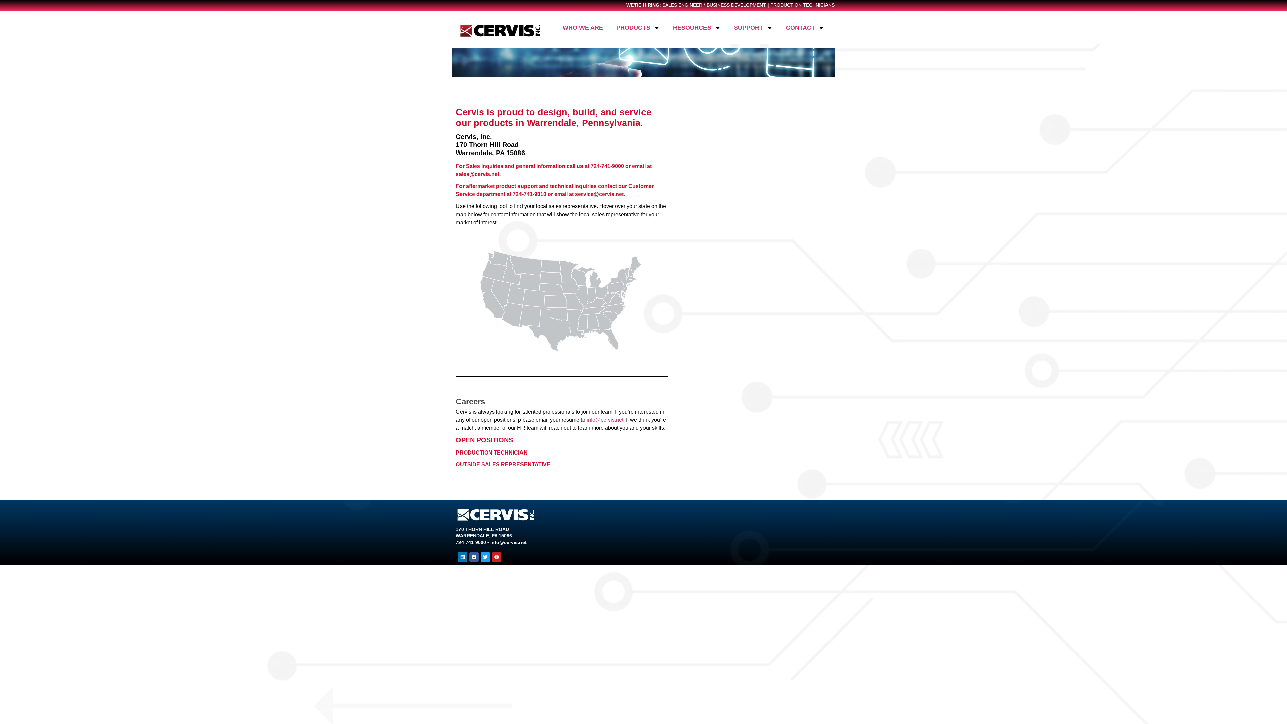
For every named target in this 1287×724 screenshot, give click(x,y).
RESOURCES (692, 27)
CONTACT (800, 27)
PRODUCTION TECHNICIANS (802, 5)
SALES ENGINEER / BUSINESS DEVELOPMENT (714, 5)
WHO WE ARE (583, 27)
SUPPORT (748, 27)
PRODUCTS (633, 27)
